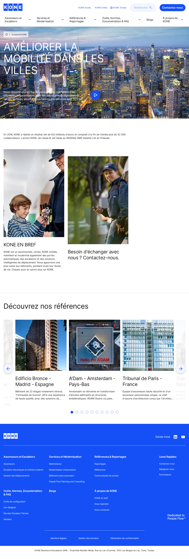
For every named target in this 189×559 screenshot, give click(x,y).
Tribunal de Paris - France (142, 381)
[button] (18, 19)
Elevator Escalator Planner (16, 513)
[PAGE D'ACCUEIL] (6, 34)
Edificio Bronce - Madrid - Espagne (34, 381)
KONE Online (101, 7)
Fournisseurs (165, 474)
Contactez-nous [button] (172, 7)
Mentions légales (58, 538)
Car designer (10, 507)
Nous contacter (101, 509)
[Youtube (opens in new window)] (183, 436)
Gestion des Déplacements (16, 475)
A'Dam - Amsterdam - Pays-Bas (92, 381)
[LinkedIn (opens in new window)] (175, 436)
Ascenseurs (9, 464)
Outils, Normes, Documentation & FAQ (23, 492)
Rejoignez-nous (166, 469)
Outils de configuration (14, 501)
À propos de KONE (105, 490)
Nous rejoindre (101, 504)
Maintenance (55, 464)
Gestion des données (88, 538)
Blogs (52, 490)
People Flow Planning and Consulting (67, 481)
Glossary (8, 519)
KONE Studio (84, 7)
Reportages (100, 464)
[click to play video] (95, 95)
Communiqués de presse (106, 475)
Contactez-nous (167, 463)
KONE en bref (101, 498)
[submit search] (150, 7)
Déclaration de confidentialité (124, 538)
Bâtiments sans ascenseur (61, 475)
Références (99, 469)
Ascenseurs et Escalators (19, 456)
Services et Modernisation (65, 456)
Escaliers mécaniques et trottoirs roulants (23, 469)
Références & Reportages (110, 456)
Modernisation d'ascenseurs (62, 469)
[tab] (72, 415)
